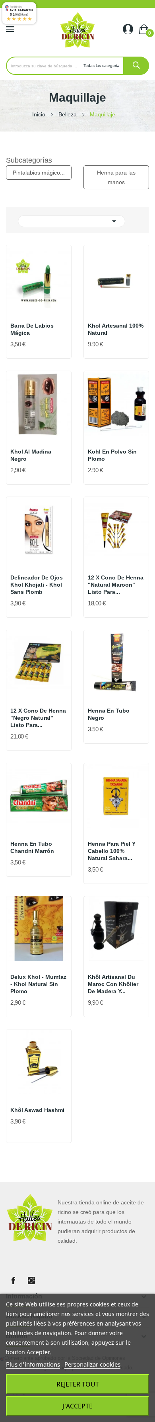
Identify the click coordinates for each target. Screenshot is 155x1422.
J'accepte (77, 1406)
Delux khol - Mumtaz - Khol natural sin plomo (38, 984)
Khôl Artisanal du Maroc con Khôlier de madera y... (113, 984)
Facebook (13, 1280)
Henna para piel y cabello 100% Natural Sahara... (112, 851)
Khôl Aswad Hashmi (37, 1110)
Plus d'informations (33, 1364)
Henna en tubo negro (109, 714)
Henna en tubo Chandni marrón (32, 847)
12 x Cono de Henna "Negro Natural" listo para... (38, 717)
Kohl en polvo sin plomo (112, 455)
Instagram (31, 1280)
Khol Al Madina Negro (30, 455)
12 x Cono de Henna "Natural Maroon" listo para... (115, 584)
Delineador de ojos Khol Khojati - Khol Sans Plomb (36, 584)
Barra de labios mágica (32, 329)
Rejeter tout (77, 1384)
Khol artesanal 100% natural (115, 329)
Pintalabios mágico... (39, 172)
